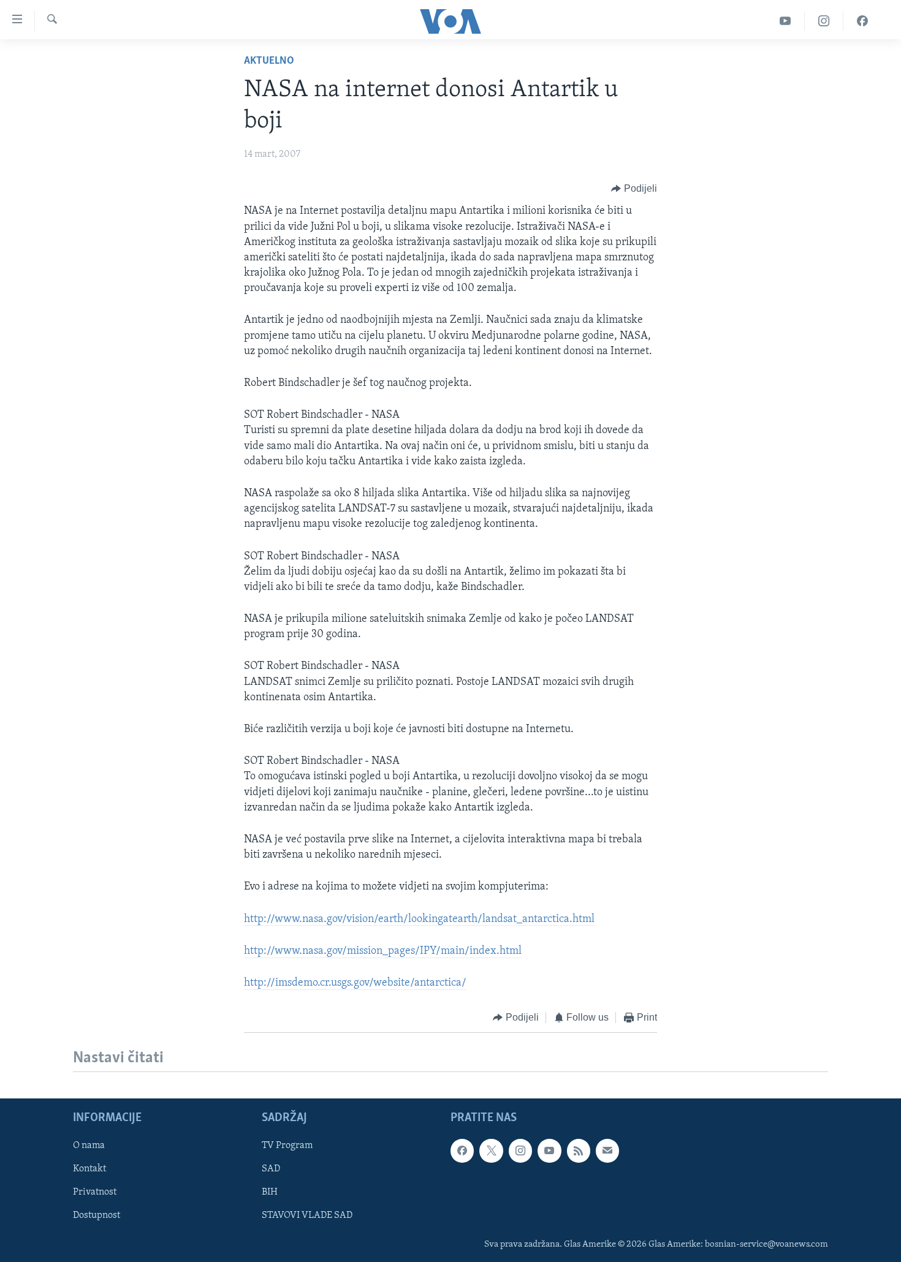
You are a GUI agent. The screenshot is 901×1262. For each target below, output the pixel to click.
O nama (89, 1146)
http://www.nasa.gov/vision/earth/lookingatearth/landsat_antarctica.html (419, 919)
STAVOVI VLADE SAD (307, 1215)
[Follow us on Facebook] (462, 1150)
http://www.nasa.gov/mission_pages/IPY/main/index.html (383, 951)
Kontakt (89, 1169)
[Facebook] (862, 21)
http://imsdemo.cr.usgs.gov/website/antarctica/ (355, 983)
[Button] (634, 189)
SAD (271, 1169)
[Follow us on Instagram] (520, 1150)
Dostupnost (96, 1215)
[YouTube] (785, 21)
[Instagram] (824, 21)
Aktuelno (269, 61)
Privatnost (94, 1192)
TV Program (287, 1146)
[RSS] (578, 1150)
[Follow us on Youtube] (549, 1150)
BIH (270, 1192)
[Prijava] (607, 1150)
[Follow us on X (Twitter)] (491, 1150)
